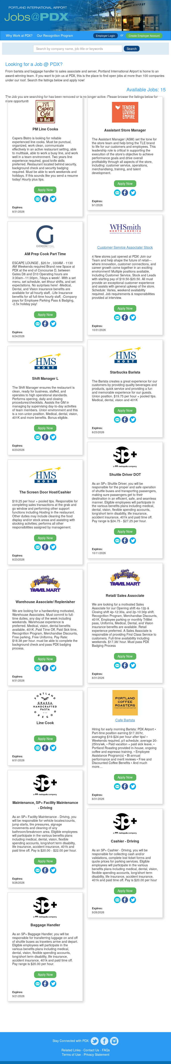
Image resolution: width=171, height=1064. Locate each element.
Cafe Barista (125, 720)
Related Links (71, 1050)
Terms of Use (71, 1054)
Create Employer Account (144, 35)
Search (132, 48)
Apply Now (45, 189)
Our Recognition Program (55, 35)
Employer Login (105, 35)
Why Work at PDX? (19, 35)
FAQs (106, 1050)
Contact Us (91, 1050)
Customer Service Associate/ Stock (125, 247)
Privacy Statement (96, 1054)
